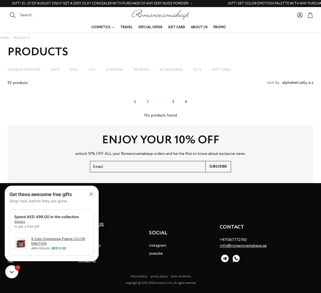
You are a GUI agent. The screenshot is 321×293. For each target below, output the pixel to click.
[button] (36, 15)
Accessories (171, 69)
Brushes (141, 69)
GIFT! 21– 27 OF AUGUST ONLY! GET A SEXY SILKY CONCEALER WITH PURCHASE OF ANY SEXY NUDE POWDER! (100, 3)
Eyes (74, 69)
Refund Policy (139, 276)
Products (21, 38)
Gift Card (221, 69)
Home (4, 38)
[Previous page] (135, 101)
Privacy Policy (159, 276)
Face (55, 69)
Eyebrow (114, 69)
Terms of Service (181, 276)
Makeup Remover (24, 69)
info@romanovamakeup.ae (243, 246)
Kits (197, 69)
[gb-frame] (52, 223)
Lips (92, 69)
